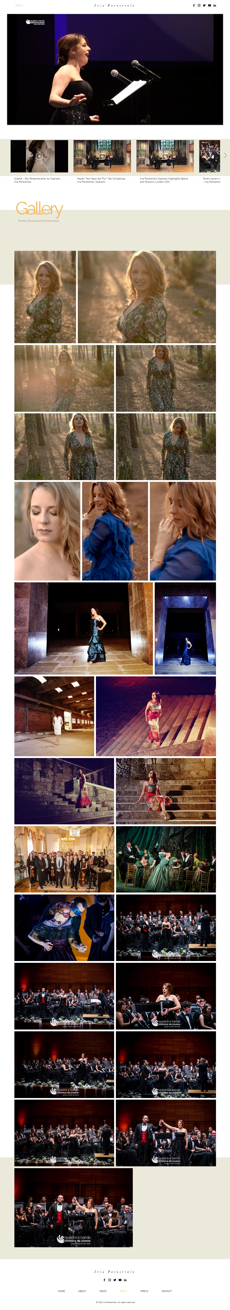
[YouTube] (209, 5)
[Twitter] (204, 5)
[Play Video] (39, 156)
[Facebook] (194, 5)
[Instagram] (199, 5)
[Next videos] (225, 155)
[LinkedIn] (215, 5)
